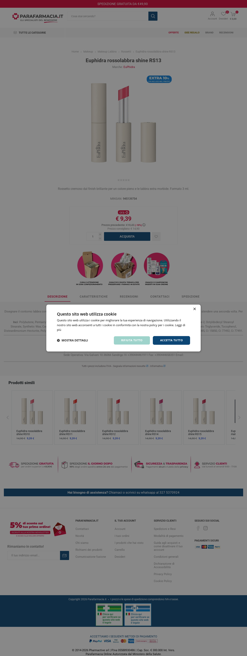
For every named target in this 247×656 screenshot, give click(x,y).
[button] (72, 340)
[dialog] (123, 328)
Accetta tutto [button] (171, 340)
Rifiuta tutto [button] (132, 340)
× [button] (194, 309)
